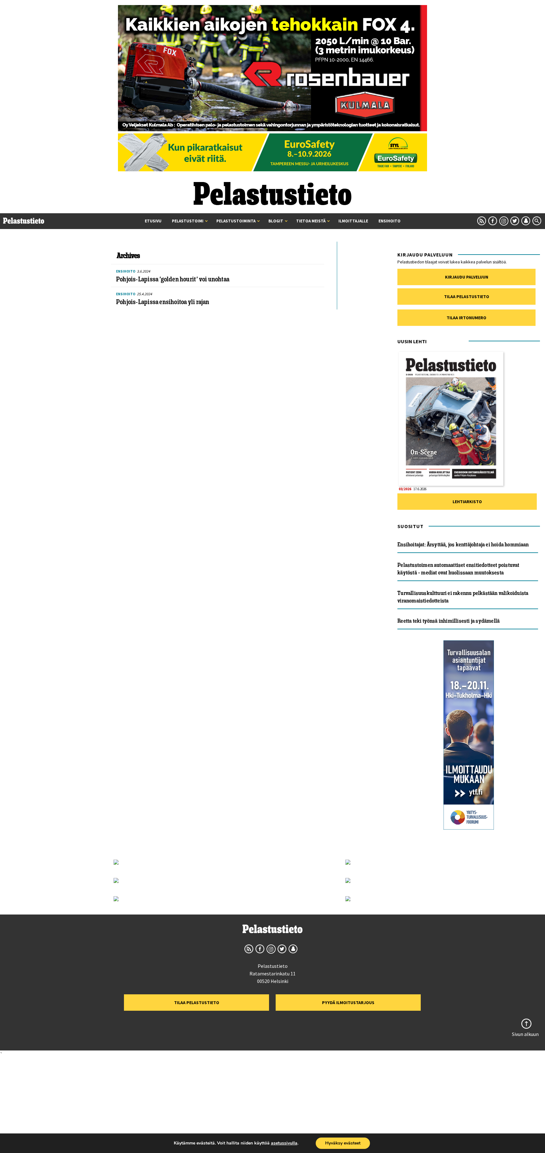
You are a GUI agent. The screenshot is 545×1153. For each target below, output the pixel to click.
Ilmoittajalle (353, 221)
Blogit (275, 221)
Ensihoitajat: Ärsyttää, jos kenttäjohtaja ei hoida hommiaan (463, 544)
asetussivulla (284, 1143)
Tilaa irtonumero (466, 318)
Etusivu (153, 221)
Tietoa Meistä (310, 221)
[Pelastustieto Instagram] (503, 220)
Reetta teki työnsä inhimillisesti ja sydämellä (448, 620)
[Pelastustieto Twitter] (514, 220)
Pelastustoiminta (235, 221)
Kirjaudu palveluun (466, 277)
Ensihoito (389, 221)
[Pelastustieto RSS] (481, 220)
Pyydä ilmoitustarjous (348, 1002)
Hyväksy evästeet (342, 1143)
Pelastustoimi (187, 221)
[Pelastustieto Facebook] (492, 220)
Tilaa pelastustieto (466, 296)
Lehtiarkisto (467, 501)
